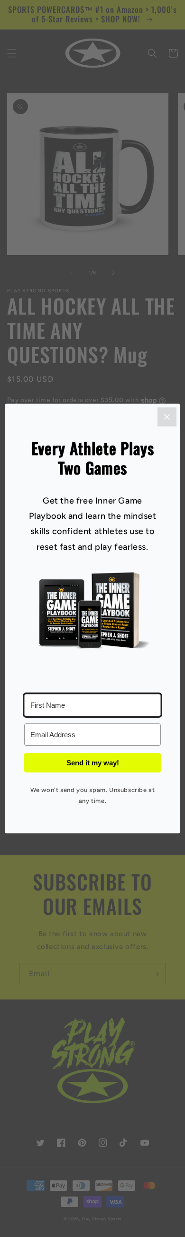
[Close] (166, 416)
